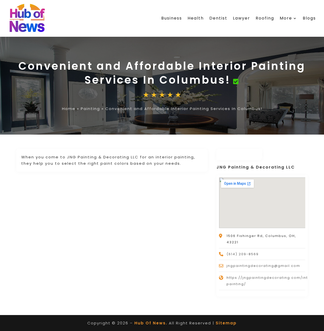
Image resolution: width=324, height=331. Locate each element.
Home (68, 108)
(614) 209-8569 (243, 254)
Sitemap (226, 323)
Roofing (265, 18)
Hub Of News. (150, 323)
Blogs (309, 18)
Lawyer (241, 18)
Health (196, 18)
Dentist (218, 18)
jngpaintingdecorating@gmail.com (263, 265)
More (286, 18)
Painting (90, 108)
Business (171, 18)
